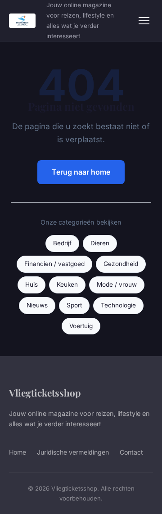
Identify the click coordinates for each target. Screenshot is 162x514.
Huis (31, 284)
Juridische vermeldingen (73, 452)
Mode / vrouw (117, 284)
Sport (74, 305)
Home (17, 452)
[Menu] (144, 21)
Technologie (118, 305)
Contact (131, 452)
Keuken (67, 284)
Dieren (99, 243)
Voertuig (81, 325)
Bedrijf (62, 243)
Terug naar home (81, 171)
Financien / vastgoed (54, 263)
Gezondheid (121, 263)
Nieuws (37, 305)
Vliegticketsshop (45, 392)
